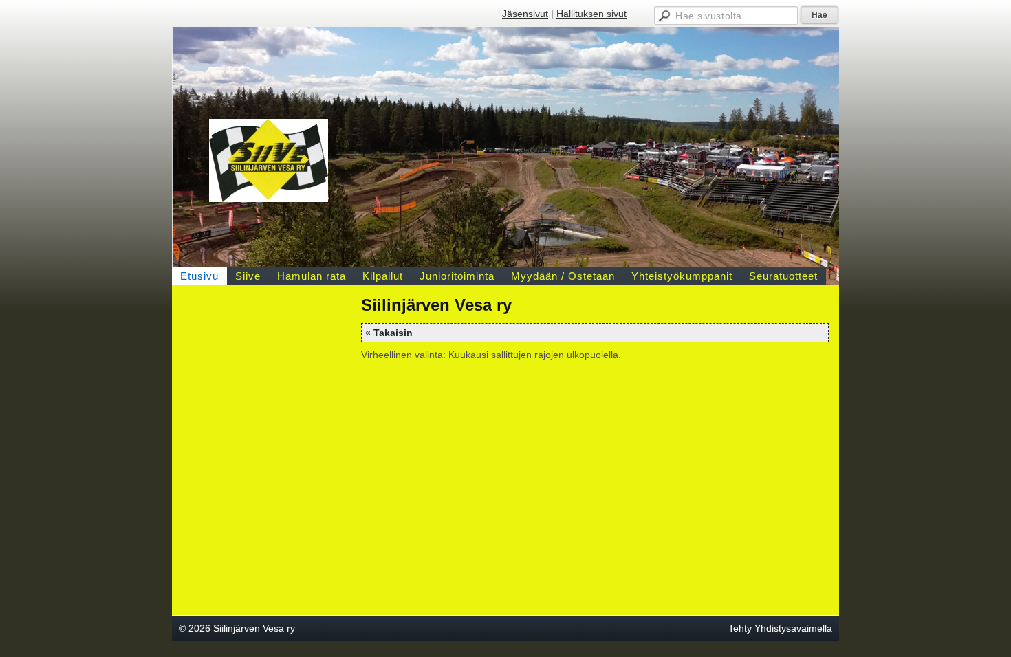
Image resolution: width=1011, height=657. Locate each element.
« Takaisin (389, 332)
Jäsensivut (525, 13)
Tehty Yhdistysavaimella (780, 628)
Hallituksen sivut (591, 13)
